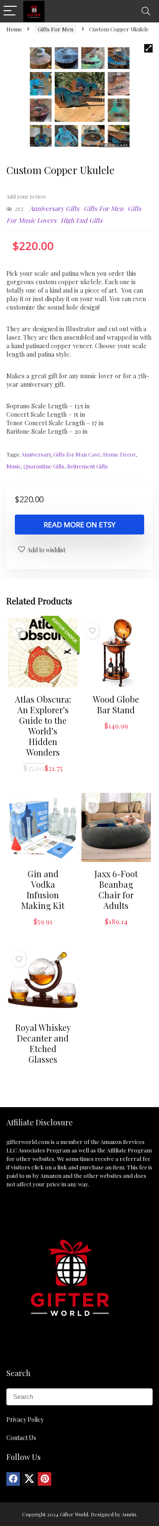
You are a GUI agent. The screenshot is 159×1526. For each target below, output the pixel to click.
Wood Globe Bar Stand (116, 704)
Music (13, 466)
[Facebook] (13, 1479)
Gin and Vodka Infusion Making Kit (42, 889)
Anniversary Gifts (54, 208)
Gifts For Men (55, 29)
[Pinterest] (44, 1479)
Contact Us (21, 1438)
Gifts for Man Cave (76, 454)
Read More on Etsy (79, 524)
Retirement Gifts (87, 466)
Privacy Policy (25, 1419)
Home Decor (119, 454)
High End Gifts (82, 220)
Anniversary (36, 454)
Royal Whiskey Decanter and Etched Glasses (43, 1043)
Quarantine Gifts (43, 466)
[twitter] (29, 1479)
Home (14, 29)
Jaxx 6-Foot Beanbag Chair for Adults (116, 889)
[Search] (146, 11)
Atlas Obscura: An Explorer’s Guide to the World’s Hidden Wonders (43, 725)
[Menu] (10, 11)
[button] (148, 48)
